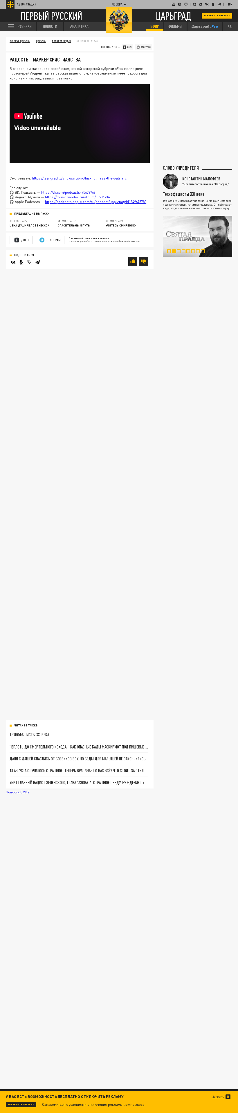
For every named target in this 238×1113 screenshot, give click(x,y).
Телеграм (53, 240)
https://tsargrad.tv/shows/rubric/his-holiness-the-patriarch (80, 178)
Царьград (173, 15)
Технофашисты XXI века (29, 734)
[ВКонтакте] (13, 262)
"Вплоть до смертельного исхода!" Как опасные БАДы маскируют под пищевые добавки (79, 746)
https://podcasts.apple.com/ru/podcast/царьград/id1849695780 (95, 202)
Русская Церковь (20, 41)
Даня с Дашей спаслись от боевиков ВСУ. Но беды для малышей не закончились (78, 758)
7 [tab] (200, 252)
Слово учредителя (181, 168)
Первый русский (51, 15)
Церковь (41, 41)
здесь (139, 1104)
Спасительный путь (74, 225)
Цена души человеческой (30, 225)
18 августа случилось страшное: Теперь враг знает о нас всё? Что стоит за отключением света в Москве (79, 770)
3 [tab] (180, 252)
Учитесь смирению (121, 225)
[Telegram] (37, 262)
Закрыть (218, 1096)
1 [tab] (171, 252)
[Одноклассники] (21, 262)
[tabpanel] (197, 236)
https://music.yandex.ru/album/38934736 (77, 197)
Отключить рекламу (217, 15)
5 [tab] (190, 252)
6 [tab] (195, 252)
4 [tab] (185, 252)
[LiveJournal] (29, 262)
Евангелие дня (61, 41)
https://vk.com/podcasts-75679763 (68, 192)
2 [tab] (175, 252)
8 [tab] (204, 252)
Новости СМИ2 (17, 792)
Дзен (25, 240)
